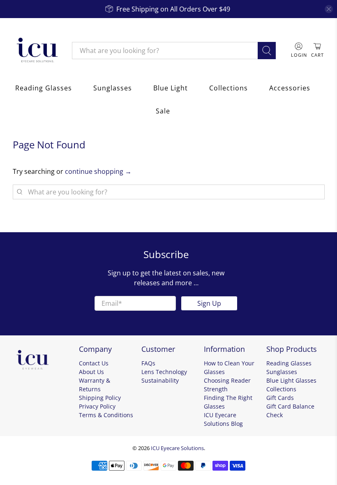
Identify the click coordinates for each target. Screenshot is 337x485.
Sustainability (160, 380)
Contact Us (93, 363)
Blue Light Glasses (291, 380)
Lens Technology (164, 372)
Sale (163, 110)
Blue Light (170, 87)
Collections (228, 87)
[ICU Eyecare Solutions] (36, 50)
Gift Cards (280, 398)
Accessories (289, 87)
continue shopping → (98, 171)
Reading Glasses (43, 87)
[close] (329, 9)
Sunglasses (112, 87)
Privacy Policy (97, 406)
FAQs (148, 363)
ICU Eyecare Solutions (177, 448)
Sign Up (209, 303)
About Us (91, 372)
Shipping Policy (100, 398)
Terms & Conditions (106, 415)
